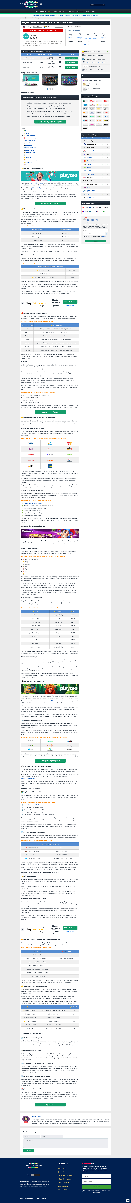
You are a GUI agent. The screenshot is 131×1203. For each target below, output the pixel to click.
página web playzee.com (38, 188)
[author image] (45, 27)
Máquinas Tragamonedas (38, 15)
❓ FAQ (25, 164)
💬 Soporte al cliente (29, 150)
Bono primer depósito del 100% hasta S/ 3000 (43, 30)
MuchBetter (90, 164)
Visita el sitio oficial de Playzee (33, 805)
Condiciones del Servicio (65, 1175)
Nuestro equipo (63, 1186)
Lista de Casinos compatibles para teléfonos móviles (93, 62)
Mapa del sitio (62, 1190)
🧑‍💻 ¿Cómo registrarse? (29, 152)
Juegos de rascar (82, 15)
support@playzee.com (28, 778)
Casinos (49, 11)
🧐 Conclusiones (28, 162)
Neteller (89, 167)
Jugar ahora (86, 44)
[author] (24, 27)
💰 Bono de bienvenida (29, 135)
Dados (66, 15)
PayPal (89, 171)
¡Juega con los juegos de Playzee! (50, 122)
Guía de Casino (71, 11)
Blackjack (47, 15)
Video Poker (52, 15)
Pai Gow (88, 15)
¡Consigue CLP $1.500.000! (50, 203)
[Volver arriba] (127, 1200)
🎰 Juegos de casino (29, 143)
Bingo (76, 15)
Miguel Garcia (36, 1116)
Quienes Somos (63, 1172)
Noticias (93, 11)
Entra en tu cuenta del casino (33, 503)
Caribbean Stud (94, 15)
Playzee (42, 306)
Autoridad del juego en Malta (93, 80)
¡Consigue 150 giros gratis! (50, 761)
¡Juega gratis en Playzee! (50, 412)
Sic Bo (69, 15)
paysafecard (90, 174)
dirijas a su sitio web (57, 701)
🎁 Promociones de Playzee (31, 138)
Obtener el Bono (70, 302)
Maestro (89, 157)
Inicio (37, 11)
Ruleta (57, 15)
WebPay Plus (90, 198)
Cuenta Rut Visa (91, 151)
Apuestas (88, 11)
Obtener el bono (71, 58)
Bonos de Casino (62, 11)
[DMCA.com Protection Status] (35, 1175)
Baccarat (62, 15)
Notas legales (62, 1168)
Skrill (88, 187)
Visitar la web (70, 305)
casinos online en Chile (36, 183)
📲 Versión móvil (28, 145)
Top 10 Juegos (43, 11)
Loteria (55, 11)
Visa (88, 194)
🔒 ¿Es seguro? (27, 157)
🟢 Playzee (26, 130)
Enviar (29, 1150)
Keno (73, 15)
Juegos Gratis (80, 11)
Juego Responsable (64, 1182)
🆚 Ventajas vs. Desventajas (31, 160)
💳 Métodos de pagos (29, 140)
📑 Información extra (29, 155)
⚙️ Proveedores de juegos (30, 147)
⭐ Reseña (26, 133)
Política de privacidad (64, 1179)
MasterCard (90, 161)
